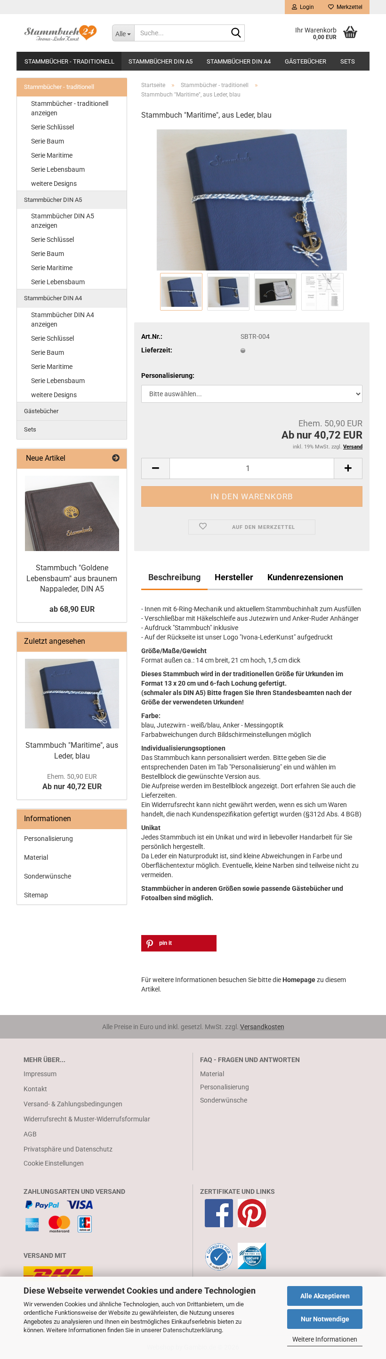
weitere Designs (54, 183)
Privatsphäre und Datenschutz (68, 1149)
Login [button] (305, 7)
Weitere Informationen (324, 1339)
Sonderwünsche (47, 876)
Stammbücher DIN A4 (239, 61)
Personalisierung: (167, 375)
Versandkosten (262, 1027)
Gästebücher (305, 61)
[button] (155, 468)
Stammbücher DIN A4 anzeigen (62, 319)
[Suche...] (236, 33)
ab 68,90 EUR (72, 609)
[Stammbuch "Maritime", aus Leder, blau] (252, 199)
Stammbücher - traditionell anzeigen (69, 108)
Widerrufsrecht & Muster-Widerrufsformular (87, 1119)
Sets (347, 61)
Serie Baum (47, 141)
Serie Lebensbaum (58, 169)
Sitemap (36, 895)
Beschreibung (174, 577)
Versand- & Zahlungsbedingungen (73, 1104)
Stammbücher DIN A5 (161, 61)
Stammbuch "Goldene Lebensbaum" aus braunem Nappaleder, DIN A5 (71, 578)
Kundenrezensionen (305, 577)
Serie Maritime (51, 155)
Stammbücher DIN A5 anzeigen (62, 220)
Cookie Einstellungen (54, 1163)
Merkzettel (348, 7)
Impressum (40, 1074)
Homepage (298, 979)
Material (36, 857)
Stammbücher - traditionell (69, 61)
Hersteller (234, 577)
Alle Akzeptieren (325, 1296)
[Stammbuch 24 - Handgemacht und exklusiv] (61, 33)
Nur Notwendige (325, 1319)
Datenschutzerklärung (192, 1330)
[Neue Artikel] (116, 458)
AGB (30, 1134)
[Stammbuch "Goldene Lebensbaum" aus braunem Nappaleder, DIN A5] (72, 513)
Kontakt (35, 1089)
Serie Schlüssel (52, 127)
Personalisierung (48, 838)
